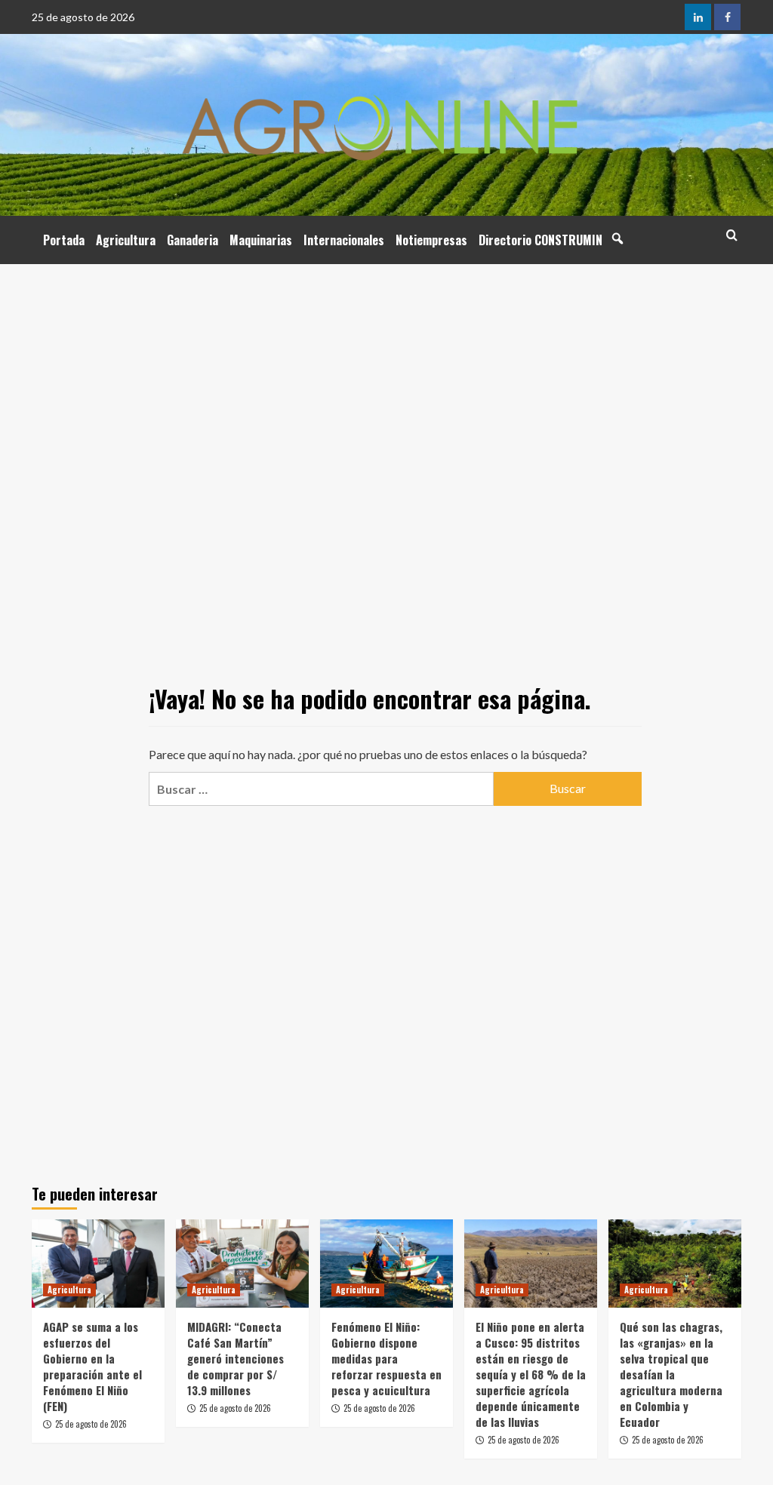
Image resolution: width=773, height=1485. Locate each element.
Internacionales (343, 240)
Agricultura (126, 240)
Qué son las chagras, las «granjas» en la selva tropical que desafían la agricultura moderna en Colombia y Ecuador (671, 1374)
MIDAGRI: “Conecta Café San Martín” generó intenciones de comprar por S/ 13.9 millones (235, 1358)
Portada (64, 240)
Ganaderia (192, 240)
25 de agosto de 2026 (91, 1424)
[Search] (731, 235)
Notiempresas (431, 240)
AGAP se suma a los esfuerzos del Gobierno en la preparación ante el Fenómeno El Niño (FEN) (92, 1366)
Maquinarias (260, 240)
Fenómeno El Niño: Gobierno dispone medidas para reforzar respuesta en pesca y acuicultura (386, 1358)
